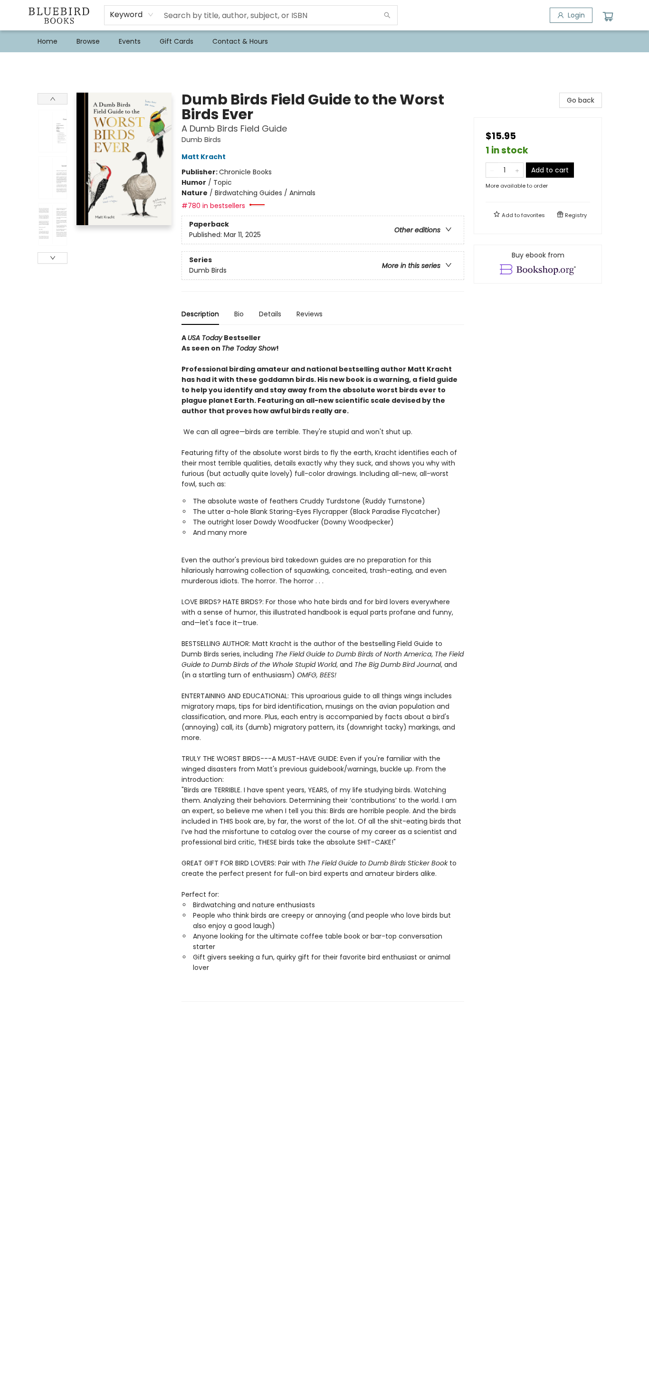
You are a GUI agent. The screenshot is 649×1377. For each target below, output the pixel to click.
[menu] (324, 41)
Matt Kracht (203, 156)
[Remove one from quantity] (492, 170)
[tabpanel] (322, 667)
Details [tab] (270, 314)
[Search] (387, 15)
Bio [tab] (239, 314)
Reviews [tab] (309, 314)
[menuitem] (47, 41)
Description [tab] (200, 314)
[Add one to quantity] (517, 170)
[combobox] (132, 15)
